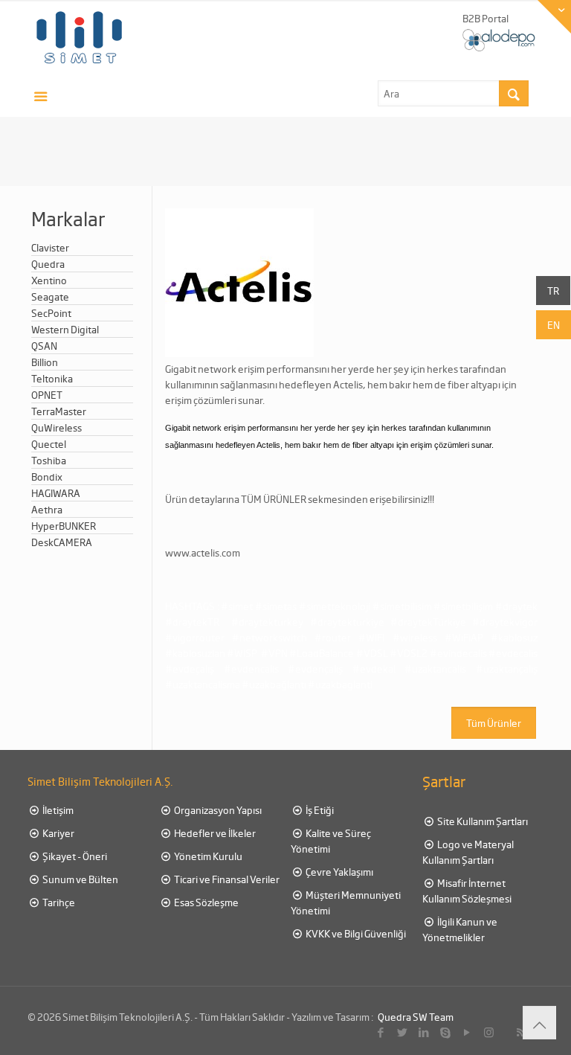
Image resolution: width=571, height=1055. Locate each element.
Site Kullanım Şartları (482, 821)
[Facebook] (381, 1032)
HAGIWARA (55, 493)
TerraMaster (58, 411)
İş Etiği (319, 810)
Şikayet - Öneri (74, 856)
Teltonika (52, 378)
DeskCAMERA (61, 542)
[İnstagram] (489, 1032)
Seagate (50, 296)
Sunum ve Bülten (79, 879)
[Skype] (446, 1032)
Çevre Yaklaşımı (338, 872)
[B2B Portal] (499, 39)
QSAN (44, 346)
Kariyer (57, 833)
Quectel (48, 444)
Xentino (49, 280)
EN (553, 325)
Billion (44, 362)
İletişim (57, 810)
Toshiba (48, 460)
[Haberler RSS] (521, 1032)
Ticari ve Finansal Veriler (226, 879)
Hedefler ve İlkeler (214, 833)
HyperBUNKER (63, 526)
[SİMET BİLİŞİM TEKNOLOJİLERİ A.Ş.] (80, 37)
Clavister (50, 247)
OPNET (46, 395)
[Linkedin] (424, 1032)
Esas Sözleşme (205, 902)
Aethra (46, 509)
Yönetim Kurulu (207, 856)
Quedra (48, 264)
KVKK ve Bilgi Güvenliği (355, 933)
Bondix (46, 476)
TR (553, 290)
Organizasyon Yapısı (217, 810)
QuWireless (56, 427)
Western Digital (65, 329)
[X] (402, 1032)
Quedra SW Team (416, 1017)
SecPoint (51, 313)
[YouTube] (467, 1032)
